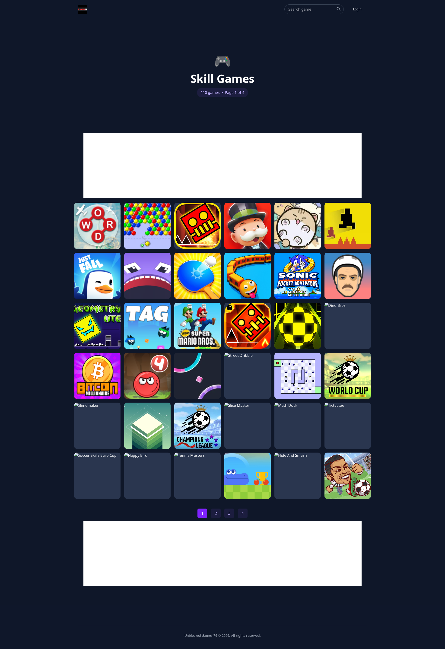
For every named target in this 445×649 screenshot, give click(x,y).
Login (357, 9)
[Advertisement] (222, 165)
